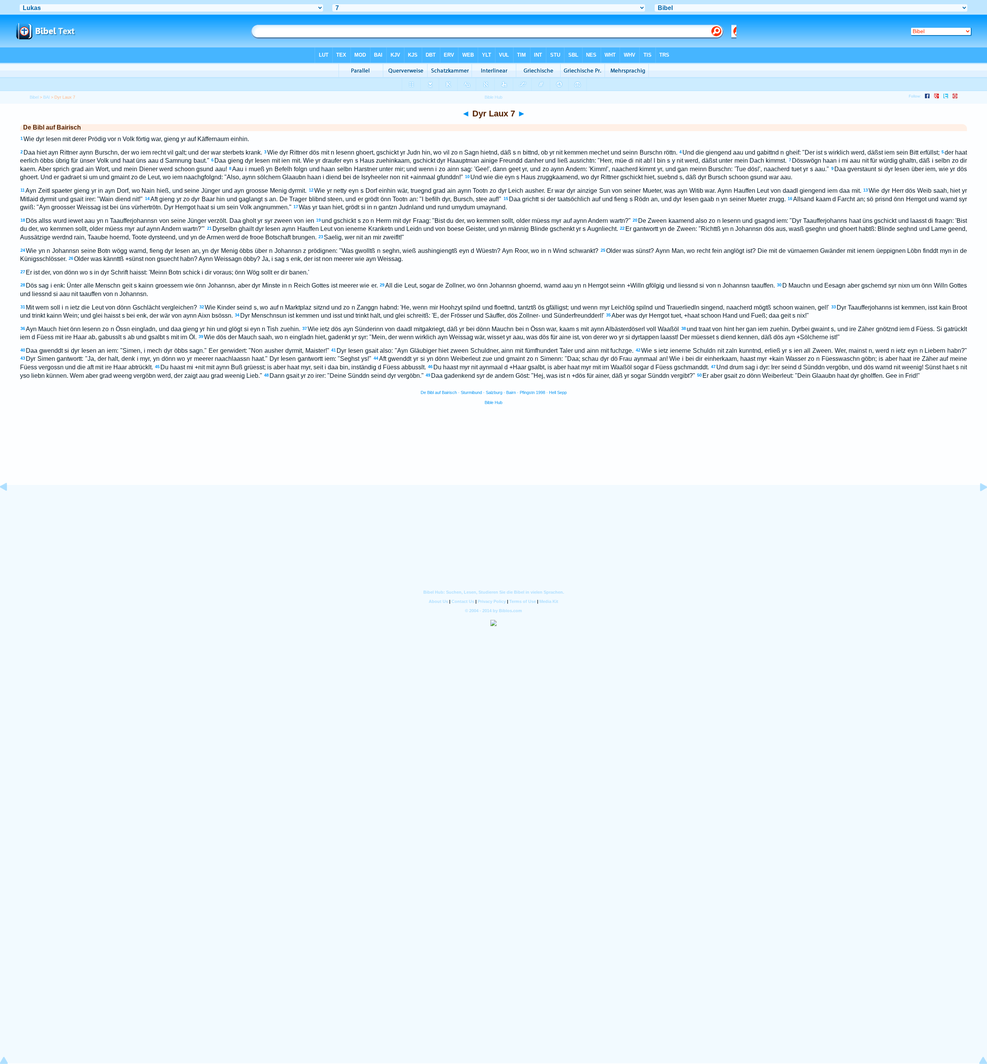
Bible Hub (493, 402)
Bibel (34, 97)
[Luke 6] (9, 504)
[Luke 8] (977, 504)
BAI (46, 97)
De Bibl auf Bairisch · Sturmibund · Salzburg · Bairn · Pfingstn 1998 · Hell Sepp (494, 392)
